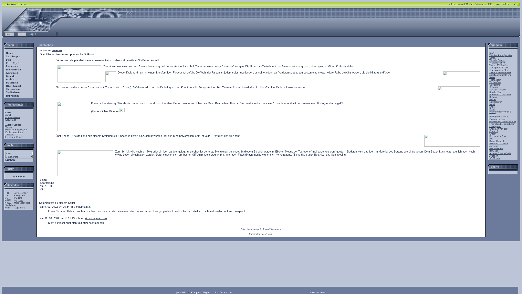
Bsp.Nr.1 (319, 154)
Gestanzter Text (497, 119)
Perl (8, 59)
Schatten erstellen (498, 89)
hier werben (12, 89)
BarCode (493, 151)
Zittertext (9, 134)
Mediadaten (12, 92)
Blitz (491, 138)
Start (491, 53)
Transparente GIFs (499, 70)
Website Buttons (497, 60)
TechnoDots (495, 82)
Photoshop (11, 66)
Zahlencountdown (14, 132)
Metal (492, 104)
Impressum (12, 95)
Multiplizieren (495, 102)
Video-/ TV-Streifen (498, 65)
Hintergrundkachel (498, 116)
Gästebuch (11, 72)
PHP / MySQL (13, 63)
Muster (492, 99)
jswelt (8, 115)
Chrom (492, 134)
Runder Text (495, 92)
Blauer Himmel (496, 141)
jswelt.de (451, 4)
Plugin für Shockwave (16, 129)
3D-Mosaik (494, 158)
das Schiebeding (336, 154)
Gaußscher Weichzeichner (502, 121)
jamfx (86, 206)
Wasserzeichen (497, 62)
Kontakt (10, 76)
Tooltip (8, 127)
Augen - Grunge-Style (500, 153)
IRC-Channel (13, 85)
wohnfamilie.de (12, 117)
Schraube (494, 87)
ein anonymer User (96, 218)
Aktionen (493, 156)
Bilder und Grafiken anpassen (498, 144)
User (21, 200)
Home (9, 53)
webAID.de (10, 120)
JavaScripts (12, 56)
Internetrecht (13, 69)
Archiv (9, 79)
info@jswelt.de (223, 292)
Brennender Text (497, 136)
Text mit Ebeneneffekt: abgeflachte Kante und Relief (500, 75)
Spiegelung (494, 85)
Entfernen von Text (498, 129)
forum (460, 4)
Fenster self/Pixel (13, 137)
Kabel (492, 109)
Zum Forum (19, 176)
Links (492, 107)
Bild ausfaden (496, 148)
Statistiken (11, 82)
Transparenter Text (499, 67)
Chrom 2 (493, 131)
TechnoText (495, 80)
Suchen (10, 159)
